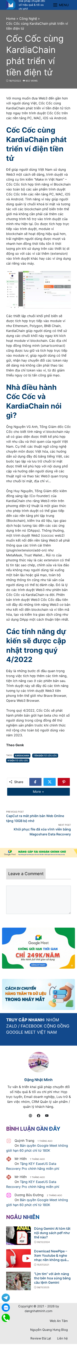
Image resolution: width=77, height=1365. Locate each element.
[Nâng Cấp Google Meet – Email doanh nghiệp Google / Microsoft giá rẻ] (10, 4)
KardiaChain (22, 755)
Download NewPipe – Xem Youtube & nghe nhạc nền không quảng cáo (52, 1257)
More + (44, 791)
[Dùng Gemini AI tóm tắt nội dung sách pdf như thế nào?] (18, 1235)
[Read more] (38, 853)
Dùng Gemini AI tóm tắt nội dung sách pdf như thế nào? (52, 1232)
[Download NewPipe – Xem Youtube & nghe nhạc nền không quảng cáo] (18, 1258)
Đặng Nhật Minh (38, 1080)
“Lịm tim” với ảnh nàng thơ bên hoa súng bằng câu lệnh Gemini (52, 1278)
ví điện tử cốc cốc (17, 760)
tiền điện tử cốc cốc (45, 755)
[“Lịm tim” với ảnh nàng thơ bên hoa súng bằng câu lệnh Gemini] (18, 1281)
